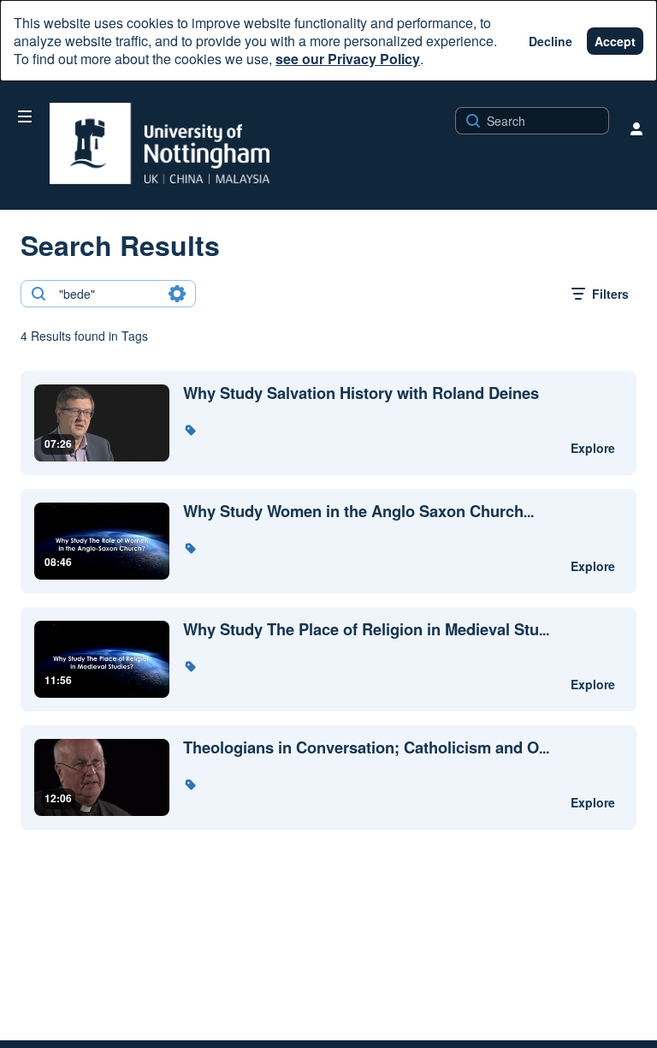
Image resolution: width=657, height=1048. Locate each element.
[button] (190, 430)
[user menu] (636, 128)
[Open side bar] (25, 116)
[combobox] (107, 293)
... (358, 512)
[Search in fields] (177, 293)
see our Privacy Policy (347, 58)
